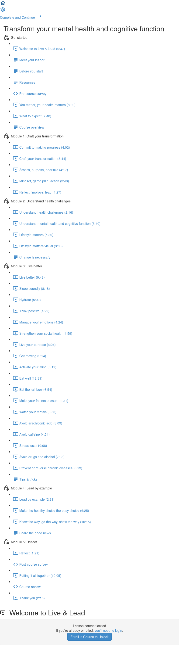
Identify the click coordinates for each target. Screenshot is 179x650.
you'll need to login (108, 630)
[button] (3, 4)
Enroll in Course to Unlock (89, 636)
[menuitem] (3, 10)
